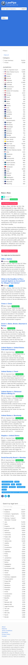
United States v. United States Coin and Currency (12, 348)
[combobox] (14, 8)
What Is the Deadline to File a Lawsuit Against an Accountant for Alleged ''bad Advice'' (13, 281)
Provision (19, 484)
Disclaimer (5, 632)
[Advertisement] (14, 32)
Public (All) (4, 487)
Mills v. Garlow (6, 259)
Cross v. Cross (6, 304)
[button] (2, 496)
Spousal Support (21, 487)
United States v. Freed (9, 371)
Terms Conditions (7, 630)
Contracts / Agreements (7, 481)
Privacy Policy (6, 634)
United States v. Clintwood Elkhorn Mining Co (11, 392)
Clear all (6, 55)
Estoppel (17, 481)
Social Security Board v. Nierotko (13, 457)
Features (4, 628)
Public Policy (12, 487)
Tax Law (4, 489)
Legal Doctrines (5, 484)
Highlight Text (9, 196)
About (3, 627)
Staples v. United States (10, 436)
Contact (4, 636)
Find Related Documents (9, 203)
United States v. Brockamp (11, 415)
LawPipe (11, 2)
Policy (13, 484)
